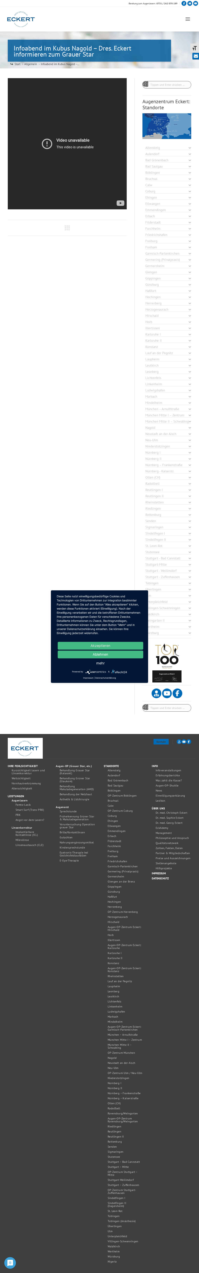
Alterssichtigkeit (22, 788)
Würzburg (114, 1256)
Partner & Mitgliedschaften (173, 853)
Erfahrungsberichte (168, 775)
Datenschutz (160, 878)
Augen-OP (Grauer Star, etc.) (74, 766)
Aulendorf (114, 775)
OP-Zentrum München (121, 1052)
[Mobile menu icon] (187, 19)
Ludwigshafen (116, 1011)
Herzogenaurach (118, 917)
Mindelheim (115, 1021)
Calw (111, 805)
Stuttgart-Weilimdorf (121, 1180)
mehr (100, 663)
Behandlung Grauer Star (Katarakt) (75, 772)
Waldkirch (114, 1246)
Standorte (111, 766)
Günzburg (114, 891)
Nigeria (112, 1261)
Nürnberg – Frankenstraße (124, 1093)
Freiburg (113, 851)
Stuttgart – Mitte (118, 1167)
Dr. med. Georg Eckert (169, 822)
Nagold (112, 1057)
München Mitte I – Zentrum (125, 1039)
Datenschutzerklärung (105, 678)
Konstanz (113, 963)
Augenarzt (62, 807)
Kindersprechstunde (72, 847)
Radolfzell (114, 1108)
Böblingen (114, 790)
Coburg (112, 815)
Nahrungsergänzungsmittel (77, 842)
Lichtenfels (114, 1001)
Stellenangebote (166, 863)
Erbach (112, 836)
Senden (112, 1146)
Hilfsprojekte (164, 868)
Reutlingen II (116, 1136)
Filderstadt (114, 841)
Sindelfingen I (116, 1198)
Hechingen (114, 901)
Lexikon (160, 800)
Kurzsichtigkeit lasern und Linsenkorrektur (28, 772)
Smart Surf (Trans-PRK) (30, 809)
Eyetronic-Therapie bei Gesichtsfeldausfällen (74, 854)
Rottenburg (115, 1141)
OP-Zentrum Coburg (120, 810)
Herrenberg (115, 906)
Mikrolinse (22, 840)
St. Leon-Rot (115, 1211)
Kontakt (161, 742)
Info (155, 766)
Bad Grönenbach (118, 780)
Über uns (158, 808)
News (159, 790)
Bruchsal (113, 800)
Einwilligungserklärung (170, 795)
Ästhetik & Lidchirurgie (74, 799)
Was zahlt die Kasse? (169, 780)
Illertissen (114, 940)
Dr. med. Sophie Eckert (170, 817)
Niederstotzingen (118, 1078)
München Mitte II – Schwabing (119, 1046)
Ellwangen (114, 826)
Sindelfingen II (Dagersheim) (117, 1204)
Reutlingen (114, 1131)
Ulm (110, 1231)
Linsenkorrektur (22, 827)
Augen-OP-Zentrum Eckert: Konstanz (124, 970)
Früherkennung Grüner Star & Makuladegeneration (77, 818)
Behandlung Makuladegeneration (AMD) (77, 788)
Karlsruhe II (115, 958)
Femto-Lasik (23, 804)
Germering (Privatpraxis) (123, 871)
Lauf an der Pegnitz (120, 981)
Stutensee (114, 1156)
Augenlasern (20, 800)
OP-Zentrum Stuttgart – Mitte (122, 1173)
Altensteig (114, 770)
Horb (111, 935)
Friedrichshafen (117, 861)
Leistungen (16, 796)
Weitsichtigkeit (21, 778)
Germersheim (116, 876)
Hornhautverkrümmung (26, 783)
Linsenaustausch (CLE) (30, 845)
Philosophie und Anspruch (172, 838)
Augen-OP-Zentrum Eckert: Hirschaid (124, 928)
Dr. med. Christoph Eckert (171, 812)
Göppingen (115, 886)
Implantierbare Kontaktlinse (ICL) (27, 833)
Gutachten (66, 837)
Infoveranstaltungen (168, 770)
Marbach (113, 1016)
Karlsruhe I (114, 953)
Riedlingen (114, 1126)
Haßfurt (112, 896)
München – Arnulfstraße (123, 1034)
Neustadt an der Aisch (121, 1063)
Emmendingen (117, 831)
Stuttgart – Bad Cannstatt (124, 1161)
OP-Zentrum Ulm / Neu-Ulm (125, 1073)
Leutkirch (113, 996)
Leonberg (113, 991)
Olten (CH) (114, 1103)
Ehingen (113, 821)
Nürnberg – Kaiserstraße (123, 1098)
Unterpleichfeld (117, 1236)
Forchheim (114, 846)
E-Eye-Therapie (69, 860)
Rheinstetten (116, 976)
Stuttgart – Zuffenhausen (123, 1185)
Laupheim (114, 986)
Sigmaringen (115, 1151)
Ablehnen (100, 654)
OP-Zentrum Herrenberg (123, 911)
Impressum (159, 873)
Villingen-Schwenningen (123, 1241)
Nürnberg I (114, 1083)
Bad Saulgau (115, 785)
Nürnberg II (115, 1088)
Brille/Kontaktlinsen (72, 832)
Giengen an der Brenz (121, 881)
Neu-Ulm (113, 1068)
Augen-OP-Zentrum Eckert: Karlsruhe (124, 947)
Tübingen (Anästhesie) (122, 1221)
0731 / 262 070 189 (166, 3)
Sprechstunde (68, 811)
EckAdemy (162, 828)
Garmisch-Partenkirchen (123, 866)
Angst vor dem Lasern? (30, 820)
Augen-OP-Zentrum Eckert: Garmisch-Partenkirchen (124, 1028)
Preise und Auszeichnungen (173, 858)
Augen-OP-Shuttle (167, 785)
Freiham (113, 856)
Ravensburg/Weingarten (123, 1113)
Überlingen (115, 1226)
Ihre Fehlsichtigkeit (23, 766)
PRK (18, 814)
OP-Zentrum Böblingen (122, 795)
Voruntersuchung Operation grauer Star (77, 826)
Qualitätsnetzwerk (167, 843)
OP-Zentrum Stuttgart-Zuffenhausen (122, 1191)
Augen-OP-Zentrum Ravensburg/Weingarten (123, 1120)
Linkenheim (115, 1006)
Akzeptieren (100, 646)
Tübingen (114, 1216)
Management (164, 833)
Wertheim (114, 1251)
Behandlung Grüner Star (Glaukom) (75, 780)
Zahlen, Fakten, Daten (169, 848)
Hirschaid (114, 922)
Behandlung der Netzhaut (76, 794)
